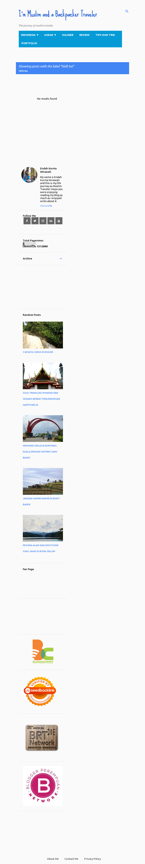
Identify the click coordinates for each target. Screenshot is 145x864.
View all (23, 71)
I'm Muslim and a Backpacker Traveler (58, 14)
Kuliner (67, 34)
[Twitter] (35, 220)
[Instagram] (43, 220)
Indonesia (30, 34)
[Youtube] (58, 220)
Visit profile (46, 206)
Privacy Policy (92, 858)
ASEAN (50, 34)
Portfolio (29, 43)
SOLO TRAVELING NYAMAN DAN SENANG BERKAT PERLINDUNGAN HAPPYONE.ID (41, 399)
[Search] (127, 11)
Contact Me (71, 858)
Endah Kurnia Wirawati (48, 170)
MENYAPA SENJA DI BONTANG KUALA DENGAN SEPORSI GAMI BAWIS (40, 451)
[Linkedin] (50, 220)
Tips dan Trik (105, 34)
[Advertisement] (80, 85)
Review (84, 34)
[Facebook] (27, 220)
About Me (53, 858)
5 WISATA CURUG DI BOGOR (38, 352)
